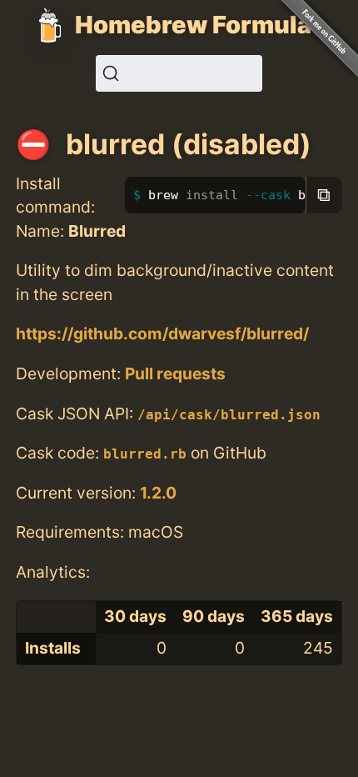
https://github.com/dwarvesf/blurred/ (162, 333)
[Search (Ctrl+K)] (179, 73)
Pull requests (175, 373)
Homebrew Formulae (200, 24)
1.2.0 (158, 493)
